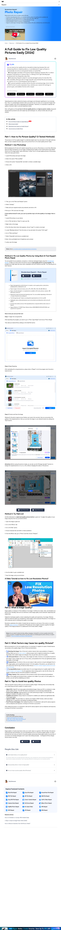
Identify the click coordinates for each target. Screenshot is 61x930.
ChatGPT (12, 94)
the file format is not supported (14, 671)
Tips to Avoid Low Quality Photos (15, 128)
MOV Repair (11, 810)
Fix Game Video (29, 806)
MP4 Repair (44, 806)
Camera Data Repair (13, 803)
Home (6, 43)
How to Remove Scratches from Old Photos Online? (17, 823)
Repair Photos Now (24, 509)
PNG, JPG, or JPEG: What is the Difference (16, 719)
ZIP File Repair (28, 796)
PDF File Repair (12, 796)
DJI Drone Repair (29, 803)
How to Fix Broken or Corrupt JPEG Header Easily (17, 817)
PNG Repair (45, 810)
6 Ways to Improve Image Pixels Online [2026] (16, 820)
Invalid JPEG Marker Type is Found (14, 720)
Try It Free (26, 275)
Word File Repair (12, 792)
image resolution (14, 625)
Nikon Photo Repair (47, 803)
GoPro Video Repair (47, 799)
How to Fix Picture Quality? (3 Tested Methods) (18, 121)
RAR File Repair (45, 796)
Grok (50, 94)
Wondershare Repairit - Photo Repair (34, 272)
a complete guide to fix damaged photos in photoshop (25, 249)
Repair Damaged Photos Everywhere (15, 717)
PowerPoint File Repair (48, 792)
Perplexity (22, 94)
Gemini (31, 94)
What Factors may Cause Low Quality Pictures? (18, 126)
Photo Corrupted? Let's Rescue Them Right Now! (21, 636)
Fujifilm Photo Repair (13, 806)
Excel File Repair (29, 792)
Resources (11, 43)
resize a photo (22, 653)
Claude (40, 94)
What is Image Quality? (13, 124)
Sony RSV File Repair (13, 799)
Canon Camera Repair (30, 799)
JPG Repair (27, 810)
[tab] (30, 755)
